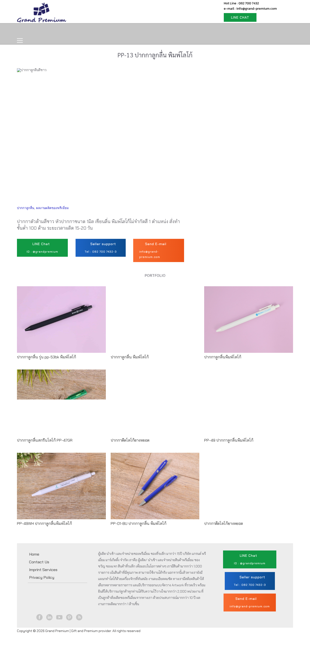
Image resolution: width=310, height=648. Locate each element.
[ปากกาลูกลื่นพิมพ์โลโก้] (248, 324)
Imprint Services (43, 569)
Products (54, 30)
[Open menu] (20, 41)
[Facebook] (40, 617)
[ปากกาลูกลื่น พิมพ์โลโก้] (155, 324)
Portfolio (109, 30)
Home (28, 30)
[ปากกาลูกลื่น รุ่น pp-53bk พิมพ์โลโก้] (61, 324)
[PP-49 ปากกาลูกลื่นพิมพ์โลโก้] (248, 407)
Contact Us (140, 30)
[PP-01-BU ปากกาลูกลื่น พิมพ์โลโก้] (155, 490)
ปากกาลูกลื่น (25, 208)
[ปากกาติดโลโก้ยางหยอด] (155, 407)
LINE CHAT (240, 17)
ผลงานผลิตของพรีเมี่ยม (52, 208)
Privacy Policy (41, 577)
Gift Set (82, 30)
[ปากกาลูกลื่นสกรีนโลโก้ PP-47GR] (61, 407)
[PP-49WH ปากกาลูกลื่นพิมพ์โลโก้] (61, 490)
